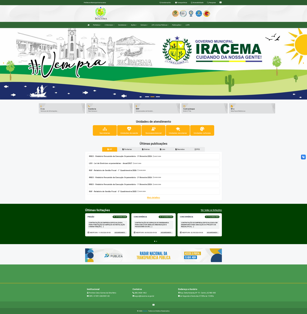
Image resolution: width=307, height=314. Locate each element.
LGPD (187, 25)
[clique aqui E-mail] (153, 305)
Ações (133, 25)
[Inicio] (88, 25)
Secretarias (122, 25)
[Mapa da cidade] (153, 273)
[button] (154, 241)
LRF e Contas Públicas (160, 25)
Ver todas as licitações (211, 210)
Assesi (145, 311)
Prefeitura (96, 25)
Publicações (176, 25)
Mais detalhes (153, 197)
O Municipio (109, 25)
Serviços (144, 25)
